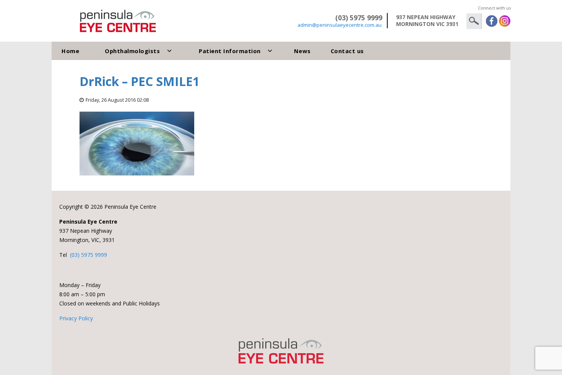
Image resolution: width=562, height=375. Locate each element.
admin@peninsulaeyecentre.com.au (339, 24)
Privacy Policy (76, 318)
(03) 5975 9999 (88, 254)
